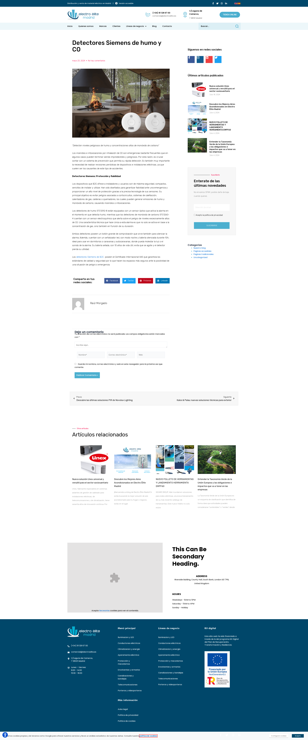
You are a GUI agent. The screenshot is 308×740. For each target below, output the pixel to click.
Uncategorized (200, 257)
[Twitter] (217, 3)
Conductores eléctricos (129, 643)
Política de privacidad (128, 715)
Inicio (70, 26)
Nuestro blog (199, 248)
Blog (154, 26)
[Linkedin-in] (226, 3)
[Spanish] (239, 3)
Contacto (167, 26)
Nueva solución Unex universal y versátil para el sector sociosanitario (222, 88)
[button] (112, 280)
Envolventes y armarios (129, 669)
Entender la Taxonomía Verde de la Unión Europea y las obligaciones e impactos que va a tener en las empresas (222, 147)
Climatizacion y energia (129, 649)
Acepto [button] (298, 736)
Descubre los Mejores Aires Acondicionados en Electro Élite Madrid (222, 106)
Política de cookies (126, 721)
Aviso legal (123, 709)
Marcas (103, 26)
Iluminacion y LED (126, 637)
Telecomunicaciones (127, 684)
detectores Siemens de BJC (90, 257)
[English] (235, 3)
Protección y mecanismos (124, 662)
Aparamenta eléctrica (128, 655)
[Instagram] (222, 3)
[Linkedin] (209, 59)
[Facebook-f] (213, 3)
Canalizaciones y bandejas (126, 677)
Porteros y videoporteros (130, 690)
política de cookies (148, 736)
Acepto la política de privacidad (209, 215)
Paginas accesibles (202, 251)
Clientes (116, 26)
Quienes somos (85, 26)
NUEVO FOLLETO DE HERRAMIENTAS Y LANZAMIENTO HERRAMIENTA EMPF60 (175, 483)
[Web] (151, 355)
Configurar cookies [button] (278, 736)
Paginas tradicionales (203, 254)
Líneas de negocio (135, 26)
